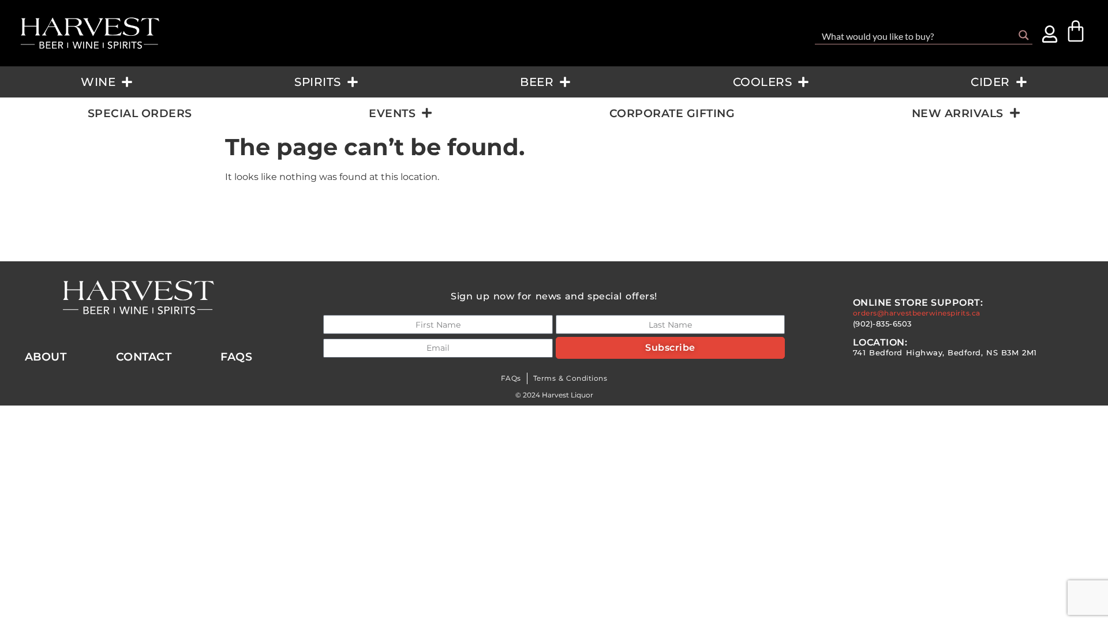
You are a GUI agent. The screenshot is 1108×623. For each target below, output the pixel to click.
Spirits (317, 82)
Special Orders (140, 113)
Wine (98, 82)
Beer (536, 82)
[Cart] (1075, 31)
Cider (990, 82)
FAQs (511, 378)
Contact (144, 356)
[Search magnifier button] (1024, 35)
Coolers (762, 82)
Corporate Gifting (672, 113)
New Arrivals (958, 113)
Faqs (236, 356)
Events (392, 113)
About (46, 356)
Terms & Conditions (570, 378)
